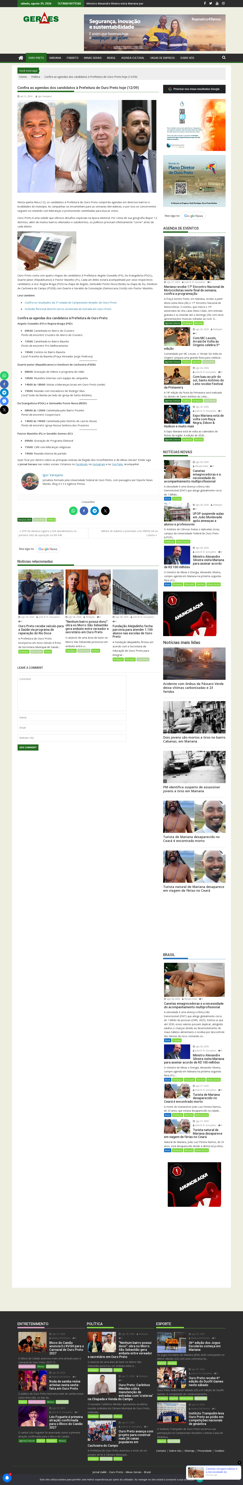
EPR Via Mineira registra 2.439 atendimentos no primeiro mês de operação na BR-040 (48, 533)
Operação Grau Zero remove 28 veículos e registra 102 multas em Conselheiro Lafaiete (140, 3)
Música (41, 1366)
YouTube (117, 464)
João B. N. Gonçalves (49, 616)
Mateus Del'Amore (60, 1338)
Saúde (48, 651)
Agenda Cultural (133, 58)
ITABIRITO (72, 58)
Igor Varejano (45, 96)
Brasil (167, 498)
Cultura (186, 361)
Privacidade (204, 1450)
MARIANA (55, 58)
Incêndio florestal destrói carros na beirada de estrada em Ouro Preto (68, 309)
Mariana (199, 323)
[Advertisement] (194, 921)
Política (51, 519)
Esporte (161, 1363)
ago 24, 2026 (198, 1404)
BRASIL (111, 58)
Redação (90, 616)
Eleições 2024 (25, 519)
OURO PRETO (36, 58)
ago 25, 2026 (202, 406)
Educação (130, 659)
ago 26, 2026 (202, 329)
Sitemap (189, 1450)
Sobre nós (175, 1450)
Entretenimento (27, 1366)
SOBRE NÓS (187, 58)
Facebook (81, 464)
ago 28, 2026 (27, 616)
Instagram (99, 464)
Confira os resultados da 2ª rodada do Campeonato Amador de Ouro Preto (71, 302)
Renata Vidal (201, 466)
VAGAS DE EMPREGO (162, 58)
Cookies (219, 1450)
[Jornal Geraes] (21, 57)
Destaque (23, 651)
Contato (161, 1450)
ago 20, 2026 (58, 1408)
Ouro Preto (39, 519)
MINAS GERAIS (93, 58)
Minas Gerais (183, 541)
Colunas (177, 498)
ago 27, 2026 (173, 282)
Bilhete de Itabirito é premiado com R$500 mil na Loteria (129, 533)
